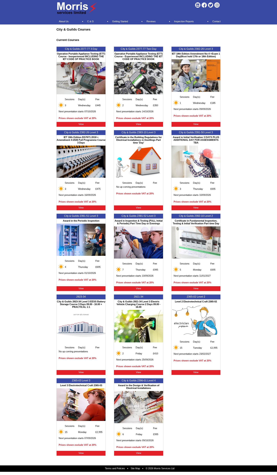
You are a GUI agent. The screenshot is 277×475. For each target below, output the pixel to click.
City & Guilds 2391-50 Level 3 (196, 132)
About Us (64, 21)
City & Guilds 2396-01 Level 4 (139, 380)
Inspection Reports (184, 21)
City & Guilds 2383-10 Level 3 (138, 132)
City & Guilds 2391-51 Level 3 (81, 216)
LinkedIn (198, 5)
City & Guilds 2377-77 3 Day (81, 49)
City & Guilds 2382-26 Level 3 (196, 49)
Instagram (217, 5)
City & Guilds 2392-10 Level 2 (196, 216)
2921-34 (138, 296)
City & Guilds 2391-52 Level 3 (138, 216)
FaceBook (204, 5)
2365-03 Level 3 (81, 380)
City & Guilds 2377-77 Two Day (138, 49)
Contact (216, 21)
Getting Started (120, 21)
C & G (90, 21)
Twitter (210, 5)
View (81, 124)
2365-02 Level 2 (196, 296)
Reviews (151, 21)
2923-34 (81, 296)
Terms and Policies (115, 468)
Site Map (135, 468)
